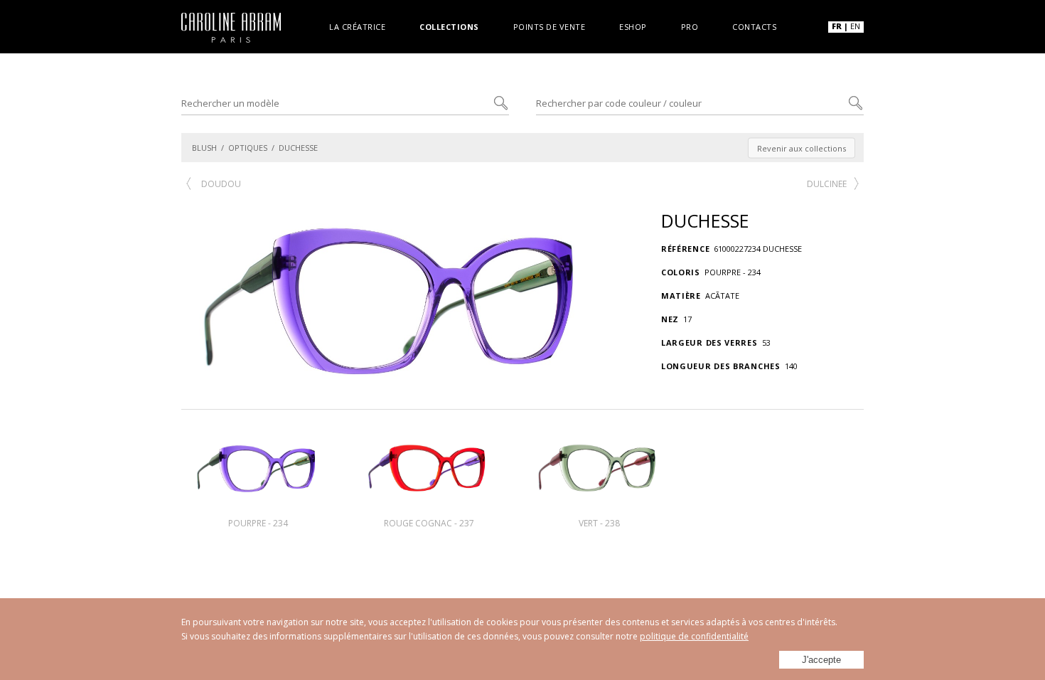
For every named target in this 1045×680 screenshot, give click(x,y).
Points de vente (549, 26)
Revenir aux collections (801, 147)
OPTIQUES (247, 147)
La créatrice (357, 26)
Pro (690, 26)
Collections (449, 26)
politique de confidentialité (694, 636)
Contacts (754, 26)
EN (855, 26)
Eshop (633, 26)
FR (837, 26)
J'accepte (821, 659)
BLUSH (204, 147)
